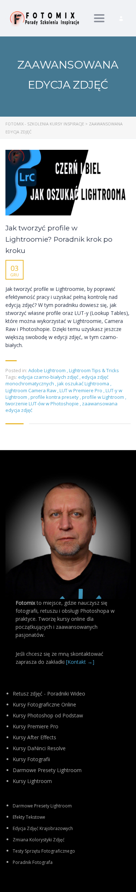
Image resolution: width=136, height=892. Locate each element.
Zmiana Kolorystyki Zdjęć (39, 840)
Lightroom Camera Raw (31, 390)
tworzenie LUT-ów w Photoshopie (42, 403)
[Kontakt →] (80, 661)
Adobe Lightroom (47, 370)
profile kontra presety (55, 397)
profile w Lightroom (103, 397)
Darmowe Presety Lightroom (42, 806)
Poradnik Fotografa (33, 862)
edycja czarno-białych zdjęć (48, 377)
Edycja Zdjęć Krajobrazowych (43, 828)
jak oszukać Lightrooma (83, 383)
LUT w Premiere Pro (81, 390)
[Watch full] (68, 182)
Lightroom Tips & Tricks (94, 370)
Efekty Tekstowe (29, 817)
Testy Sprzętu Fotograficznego (44, 851)
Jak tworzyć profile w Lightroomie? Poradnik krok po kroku (58, 239)
